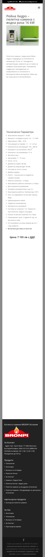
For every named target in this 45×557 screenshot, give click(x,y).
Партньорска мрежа (13, 527)
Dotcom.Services (29, 554)
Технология (10, 463)
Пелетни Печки (11, 473)
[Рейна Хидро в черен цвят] (22, 293)
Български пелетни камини (16, 503)
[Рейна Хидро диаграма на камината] (22, 400)
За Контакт (10, 477)
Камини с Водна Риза (14, 480)
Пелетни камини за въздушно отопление (21, 487)
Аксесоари (10, 467)
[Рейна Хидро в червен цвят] (22, 346)
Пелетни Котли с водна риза (16, 484)
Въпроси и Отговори (14, 470)
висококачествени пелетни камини (21, 546)
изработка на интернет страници (20, 551)
